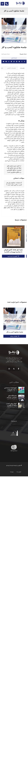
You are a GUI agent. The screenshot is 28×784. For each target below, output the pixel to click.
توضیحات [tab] (22, 68)
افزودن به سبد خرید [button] (12, 256)
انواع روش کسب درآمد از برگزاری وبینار (11, 406)
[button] (2, 4)
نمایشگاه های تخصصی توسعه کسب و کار (12, 398)
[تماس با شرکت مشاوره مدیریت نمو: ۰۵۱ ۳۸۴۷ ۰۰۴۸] (7, 4)
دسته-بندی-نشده (5, 54)
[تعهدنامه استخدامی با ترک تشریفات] (21, 390)
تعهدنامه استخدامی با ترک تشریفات (10, 389)
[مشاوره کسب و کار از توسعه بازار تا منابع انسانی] (20, 3)
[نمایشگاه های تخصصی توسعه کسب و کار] (21, 398)
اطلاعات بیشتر (13, 336)
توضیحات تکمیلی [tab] (11, 68)
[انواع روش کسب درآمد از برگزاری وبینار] (21, 406)
